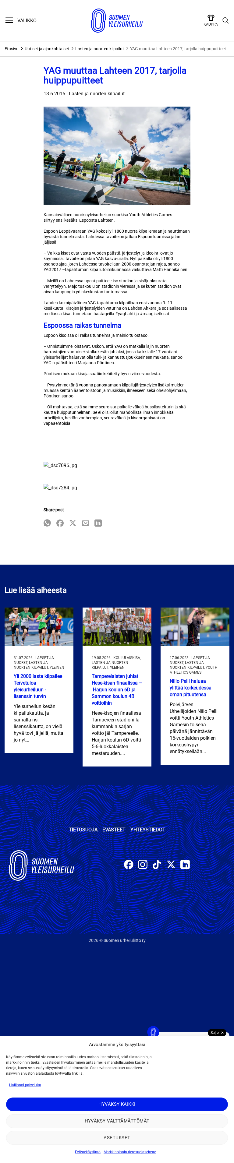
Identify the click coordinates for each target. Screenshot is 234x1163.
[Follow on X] (171, 865)
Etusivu (12, 48)
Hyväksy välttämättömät (117, 1121)
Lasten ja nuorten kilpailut (99, 48)
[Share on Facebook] (60, 524)
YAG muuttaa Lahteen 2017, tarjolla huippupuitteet (178, 48)
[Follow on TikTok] (156, 865)
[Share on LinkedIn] (98, 524)
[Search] (225, 20)
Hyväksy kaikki (116, 1104)
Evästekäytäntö (88, 1152)
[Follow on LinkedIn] (185, 865)
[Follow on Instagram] (142, 865)
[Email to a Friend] (85, 524)
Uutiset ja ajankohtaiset (47, 48)
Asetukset (117, 1137)
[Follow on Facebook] (128, 865)
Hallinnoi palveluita (25, 1085)
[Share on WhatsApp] (47, 524)
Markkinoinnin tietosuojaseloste (130, 1152)
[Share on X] (72, 524)
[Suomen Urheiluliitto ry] (117, 21)
